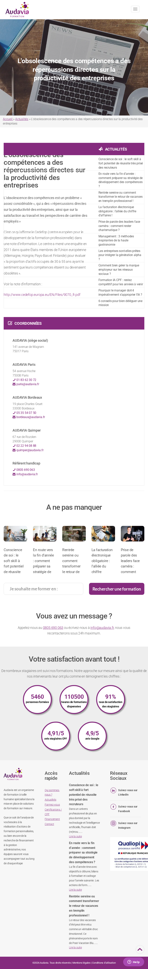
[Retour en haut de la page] (140, 951)
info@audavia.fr (27, 474)
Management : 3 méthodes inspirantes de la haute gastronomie (116, 240)
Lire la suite (75, 836)
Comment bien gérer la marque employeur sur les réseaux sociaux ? (118, 269)
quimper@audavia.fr (29, 450)
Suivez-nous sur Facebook (127, 809)
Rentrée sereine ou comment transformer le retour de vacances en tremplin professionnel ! (120, 197)
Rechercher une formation (116, 589)
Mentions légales (81, 962)
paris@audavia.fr (27, 384)
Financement (52, 819)
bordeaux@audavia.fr (30, 417)
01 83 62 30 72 (26, 380)
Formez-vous (52, 804)
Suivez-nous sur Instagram (127, 825)
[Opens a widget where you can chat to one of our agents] (133, 962)
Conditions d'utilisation (104, 962)
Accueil (8, 119)
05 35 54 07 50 (26, 413)
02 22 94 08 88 (26, 446)
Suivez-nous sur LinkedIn (127, 792)
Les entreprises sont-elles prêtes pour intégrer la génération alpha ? (119, 255)
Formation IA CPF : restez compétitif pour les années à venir (120, 282)
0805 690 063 (25, 470)
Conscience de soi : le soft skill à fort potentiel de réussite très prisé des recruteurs (120, 163)
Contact (49, 824)
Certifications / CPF (53, 812)
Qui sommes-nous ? (52, 792)
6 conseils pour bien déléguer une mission (120, 303)
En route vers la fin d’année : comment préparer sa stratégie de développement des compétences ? (120, 180)
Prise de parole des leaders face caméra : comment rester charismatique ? (119, 226)
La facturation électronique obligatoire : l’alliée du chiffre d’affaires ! (117, 211)
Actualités (21, 119)
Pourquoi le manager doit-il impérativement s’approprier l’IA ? (120, 292)
